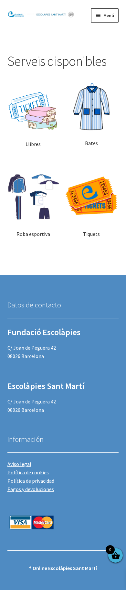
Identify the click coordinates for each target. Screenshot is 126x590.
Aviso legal (19, 464)
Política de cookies (28, 472)
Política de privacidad (30, 481)
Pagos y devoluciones (30, 489)
